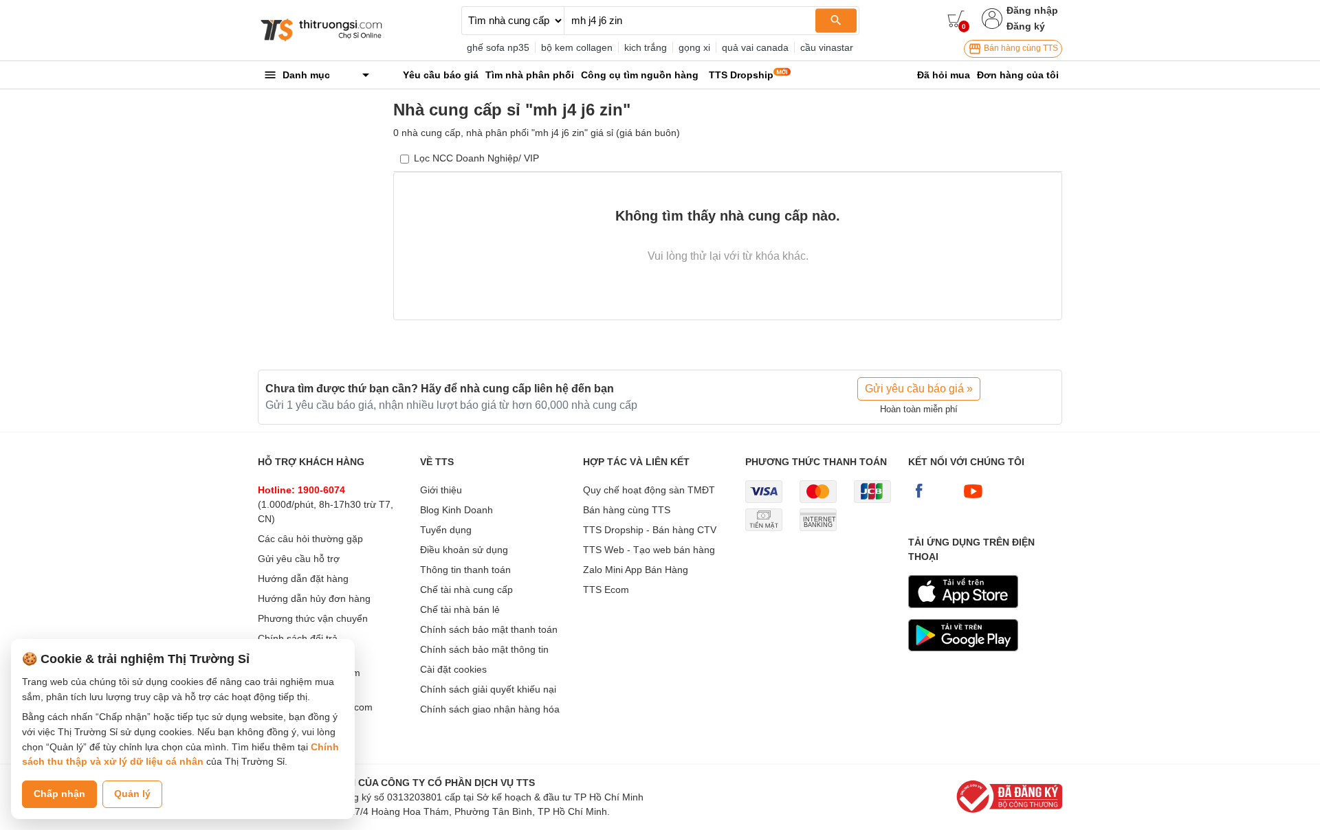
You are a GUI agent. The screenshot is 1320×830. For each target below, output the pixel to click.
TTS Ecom (606, 589)
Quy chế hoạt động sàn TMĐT (649, 489)
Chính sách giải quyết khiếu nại (488, 689)
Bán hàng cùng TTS (1020, 48)
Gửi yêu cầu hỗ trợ (299, 558)
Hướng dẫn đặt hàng (303, 578)
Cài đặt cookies (453, 669)
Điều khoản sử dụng (464, 549)
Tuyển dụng (446, 529)
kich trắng (645, 47)
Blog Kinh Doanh (456, 509)
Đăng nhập (1032, 10)
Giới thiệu (441, 489)
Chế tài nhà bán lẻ (460, 609)
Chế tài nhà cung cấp (466, 589)
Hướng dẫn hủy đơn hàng (314, 598)
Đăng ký (1025, 26)
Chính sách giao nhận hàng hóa (490, 709)
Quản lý (132, 793)
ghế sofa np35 (498, 47)
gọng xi (694, 47)
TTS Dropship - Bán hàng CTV (649, 529)
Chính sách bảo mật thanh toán (489, 629)
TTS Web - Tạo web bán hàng (649, 549)
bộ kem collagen (577, 47)
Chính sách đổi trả (298, 638)
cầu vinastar (826, 47)
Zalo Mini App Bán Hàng (635, 569)
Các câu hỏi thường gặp (310, 538)
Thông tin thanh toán (465, 569)
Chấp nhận (59, 793)
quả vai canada (755, 47)
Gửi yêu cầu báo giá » (919, 388)
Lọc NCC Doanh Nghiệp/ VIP (476, 158)
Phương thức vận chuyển (313, 618)
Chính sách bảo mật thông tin (484, 649)
